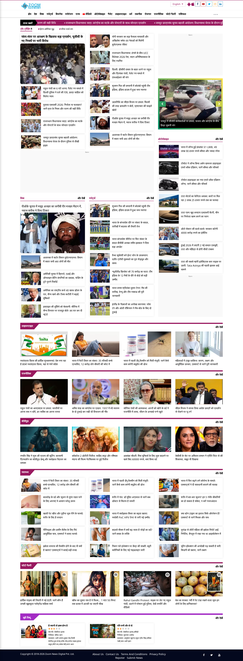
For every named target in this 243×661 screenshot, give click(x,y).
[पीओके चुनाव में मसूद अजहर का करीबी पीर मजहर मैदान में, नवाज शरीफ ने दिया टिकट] (100, 122)
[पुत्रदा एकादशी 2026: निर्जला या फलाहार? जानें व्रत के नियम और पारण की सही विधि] (31, 109)
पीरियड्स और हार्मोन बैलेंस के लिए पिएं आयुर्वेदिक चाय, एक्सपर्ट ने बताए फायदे (60, 531)
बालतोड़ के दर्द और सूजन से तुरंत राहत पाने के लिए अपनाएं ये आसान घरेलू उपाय (62, 499)
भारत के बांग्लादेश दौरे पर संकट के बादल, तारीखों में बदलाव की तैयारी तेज (130, 224)
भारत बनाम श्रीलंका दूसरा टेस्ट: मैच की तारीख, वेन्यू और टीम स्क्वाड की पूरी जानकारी (129, 291)
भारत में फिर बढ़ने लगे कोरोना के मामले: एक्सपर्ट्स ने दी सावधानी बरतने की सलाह (199, 482)
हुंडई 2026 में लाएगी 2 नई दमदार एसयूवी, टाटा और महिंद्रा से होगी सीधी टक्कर (199, 247)
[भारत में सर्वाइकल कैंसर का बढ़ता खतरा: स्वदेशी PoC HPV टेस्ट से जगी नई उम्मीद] (100, 518)
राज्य (78, 14)
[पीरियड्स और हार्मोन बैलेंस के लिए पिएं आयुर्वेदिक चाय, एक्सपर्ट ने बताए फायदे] (31, 534)
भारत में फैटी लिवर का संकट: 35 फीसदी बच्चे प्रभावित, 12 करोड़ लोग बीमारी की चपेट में (92, 362)
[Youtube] (203, 3)
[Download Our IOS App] (192, 4)
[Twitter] (209, 3)
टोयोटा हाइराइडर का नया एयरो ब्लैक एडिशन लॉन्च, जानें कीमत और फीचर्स (200, 181)
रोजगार (148, 14)
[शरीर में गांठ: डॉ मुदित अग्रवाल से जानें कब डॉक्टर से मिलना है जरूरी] (100, 501)
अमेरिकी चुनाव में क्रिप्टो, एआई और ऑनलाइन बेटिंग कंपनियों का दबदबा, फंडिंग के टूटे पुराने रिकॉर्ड (63, 277)
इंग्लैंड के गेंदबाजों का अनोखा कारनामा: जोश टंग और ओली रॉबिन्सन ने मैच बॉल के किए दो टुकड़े (131, 308)
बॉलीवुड (25, 421)
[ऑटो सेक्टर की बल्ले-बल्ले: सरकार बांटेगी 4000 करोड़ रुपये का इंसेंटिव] (169, 233)
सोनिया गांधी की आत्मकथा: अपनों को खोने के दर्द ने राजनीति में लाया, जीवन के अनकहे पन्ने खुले (146, 409)
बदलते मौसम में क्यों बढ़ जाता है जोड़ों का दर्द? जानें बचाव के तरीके (132, 531)
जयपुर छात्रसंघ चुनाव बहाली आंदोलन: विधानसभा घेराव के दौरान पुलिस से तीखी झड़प (159, 23)
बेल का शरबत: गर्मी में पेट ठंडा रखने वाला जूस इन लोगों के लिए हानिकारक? (197, 602)
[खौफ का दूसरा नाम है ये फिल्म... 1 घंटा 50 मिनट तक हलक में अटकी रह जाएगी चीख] (96, 583)
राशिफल (182, 14)
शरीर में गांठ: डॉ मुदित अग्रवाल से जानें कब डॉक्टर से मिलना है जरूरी (131, 499)
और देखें (81, 198)
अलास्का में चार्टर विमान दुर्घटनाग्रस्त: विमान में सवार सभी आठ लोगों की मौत (131, 136)
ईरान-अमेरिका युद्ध (46, 29)
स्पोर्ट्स (50, 14)
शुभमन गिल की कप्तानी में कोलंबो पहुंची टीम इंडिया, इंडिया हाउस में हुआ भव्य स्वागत (131, 87)
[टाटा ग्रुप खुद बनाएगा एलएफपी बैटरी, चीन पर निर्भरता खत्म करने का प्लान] (169, 217)
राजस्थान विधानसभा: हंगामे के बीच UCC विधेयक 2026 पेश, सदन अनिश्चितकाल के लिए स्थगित (131, 56)
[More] (216, 13)
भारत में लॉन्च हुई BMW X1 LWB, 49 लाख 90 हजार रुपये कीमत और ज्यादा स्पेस (200, 149)
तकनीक (138, 14)
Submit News (135, 657)
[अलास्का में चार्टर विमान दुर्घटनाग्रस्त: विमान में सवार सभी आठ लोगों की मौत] (100, 139)
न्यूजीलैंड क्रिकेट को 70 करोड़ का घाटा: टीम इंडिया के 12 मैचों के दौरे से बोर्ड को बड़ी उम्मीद (132, 275)
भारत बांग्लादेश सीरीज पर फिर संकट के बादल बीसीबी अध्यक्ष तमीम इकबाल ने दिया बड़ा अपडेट (130, 242)
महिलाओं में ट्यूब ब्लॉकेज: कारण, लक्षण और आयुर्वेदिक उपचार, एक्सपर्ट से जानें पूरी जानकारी (196, 362)
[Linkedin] (220, 3)
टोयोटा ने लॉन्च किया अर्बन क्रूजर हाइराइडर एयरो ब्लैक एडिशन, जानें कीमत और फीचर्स (201, 165)
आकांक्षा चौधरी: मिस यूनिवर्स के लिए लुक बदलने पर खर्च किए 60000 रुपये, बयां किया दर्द (146, 457)
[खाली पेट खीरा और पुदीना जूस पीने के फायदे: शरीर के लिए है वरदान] (31, 518)
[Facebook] (197, 3)
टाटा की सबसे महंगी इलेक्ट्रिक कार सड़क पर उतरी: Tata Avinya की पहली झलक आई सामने (201, 265)
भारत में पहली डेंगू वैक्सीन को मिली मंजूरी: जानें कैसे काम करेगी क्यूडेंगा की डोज (146, 362)
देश (35, 14)
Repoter (120, 657)
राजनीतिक (158, 14)
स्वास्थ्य (25, 472)
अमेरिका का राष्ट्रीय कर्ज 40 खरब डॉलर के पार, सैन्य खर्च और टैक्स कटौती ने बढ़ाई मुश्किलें (62, 294)
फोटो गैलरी (171, 14)
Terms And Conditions (134, 654)
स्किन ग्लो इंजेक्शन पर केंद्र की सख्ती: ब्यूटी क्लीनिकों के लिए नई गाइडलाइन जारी (131, 548)
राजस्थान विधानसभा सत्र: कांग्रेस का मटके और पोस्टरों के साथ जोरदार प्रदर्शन (67, 23)
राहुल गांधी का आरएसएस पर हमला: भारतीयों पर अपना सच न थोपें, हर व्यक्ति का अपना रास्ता (41, 409)
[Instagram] (215, 3)
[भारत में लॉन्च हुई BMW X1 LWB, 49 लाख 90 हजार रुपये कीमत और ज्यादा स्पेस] (169, 151)
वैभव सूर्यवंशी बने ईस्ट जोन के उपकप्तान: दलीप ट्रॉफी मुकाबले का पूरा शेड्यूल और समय (130, 259)
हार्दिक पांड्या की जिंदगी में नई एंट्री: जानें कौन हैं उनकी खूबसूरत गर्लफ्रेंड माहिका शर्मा (41, 602)
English (177, 4)
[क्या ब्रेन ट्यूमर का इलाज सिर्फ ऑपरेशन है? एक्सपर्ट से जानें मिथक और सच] (169, 518)
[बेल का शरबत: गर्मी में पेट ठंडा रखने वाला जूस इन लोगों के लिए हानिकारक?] (199, 583)
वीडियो (88, 14)
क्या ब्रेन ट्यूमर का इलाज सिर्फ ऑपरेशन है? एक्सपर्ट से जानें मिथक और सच (200, 515)
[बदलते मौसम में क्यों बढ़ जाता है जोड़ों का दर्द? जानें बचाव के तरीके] (100, 534)
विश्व (42, 14)
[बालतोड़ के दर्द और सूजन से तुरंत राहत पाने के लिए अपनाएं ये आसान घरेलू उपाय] (31, 501)
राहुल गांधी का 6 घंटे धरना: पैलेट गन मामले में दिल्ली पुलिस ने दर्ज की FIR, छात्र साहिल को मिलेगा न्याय (63, 92)
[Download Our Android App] (189, 4)
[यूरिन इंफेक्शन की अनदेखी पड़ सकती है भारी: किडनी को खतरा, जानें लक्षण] (169, 550)
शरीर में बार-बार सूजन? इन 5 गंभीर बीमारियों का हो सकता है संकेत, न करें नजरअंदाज (200, 499)
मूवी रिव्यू (27, 617)
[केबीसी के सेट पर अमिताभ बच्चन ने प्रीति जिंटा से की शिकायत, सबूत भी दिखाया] (199, 439)
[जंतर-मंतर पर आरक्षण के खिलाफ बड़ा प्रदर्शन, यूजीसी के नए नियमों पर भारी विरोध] (52, 63)
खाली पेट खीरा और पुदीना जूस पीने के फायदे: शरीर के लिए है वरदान (63, 515)
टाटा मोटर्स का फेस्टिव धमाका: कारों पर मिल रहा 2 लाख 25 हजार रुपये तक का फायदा (200, 198)
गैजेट (110, 14)
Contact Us (112, 654)
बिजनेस (59, 14)
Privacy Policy (157, 654)
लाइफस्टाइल (120, 14)
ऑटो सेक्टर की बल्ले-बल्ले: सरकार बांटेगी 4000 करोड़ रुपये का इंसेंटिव (199, 230)
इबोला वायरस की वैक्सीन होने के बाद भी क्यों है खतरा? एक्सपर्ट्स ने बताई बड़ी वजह (62, 548)
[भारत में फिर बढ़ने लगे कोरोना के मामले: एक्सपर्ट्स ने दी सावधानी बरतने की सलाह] (169, 485)
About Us (98, 654)
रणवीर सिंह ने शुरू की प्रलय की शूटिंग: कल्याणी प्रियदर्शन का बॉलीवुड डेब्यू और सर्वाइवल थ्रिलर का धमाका (43, 459)
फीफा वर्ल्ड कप (66, 29)
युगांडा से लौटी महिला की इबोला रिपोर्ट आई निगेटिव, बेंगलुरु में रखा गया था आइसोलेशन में (201, 531)
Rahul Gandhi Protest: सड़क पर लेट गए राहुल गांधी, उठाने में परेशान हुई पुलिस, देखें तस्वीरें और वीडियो (147, 604)
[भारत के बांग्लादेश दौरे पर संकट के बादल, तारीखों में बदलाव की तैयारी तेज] (100, 227)
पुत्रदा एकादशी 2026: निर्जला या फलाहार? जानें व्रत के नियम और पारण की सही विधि (62, 106)
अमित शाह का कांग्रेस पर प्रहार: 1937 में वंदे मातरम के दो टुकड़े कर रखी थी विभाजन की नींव (95, 409)
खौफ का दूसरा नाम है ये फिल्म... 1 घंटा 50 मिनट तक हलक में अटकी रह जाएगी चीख (94, 602)
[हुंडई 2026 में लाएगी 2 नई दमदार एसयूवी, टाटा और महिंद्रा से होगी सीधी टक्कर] (169, 249)
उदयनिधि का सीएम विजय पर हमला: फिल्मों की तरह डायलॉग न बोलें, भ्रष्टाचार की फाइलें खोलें (132, 106)
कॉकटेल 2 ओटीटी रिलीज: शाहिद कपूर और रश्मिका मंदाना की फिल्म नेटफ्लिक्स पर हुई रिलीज (95, 457)
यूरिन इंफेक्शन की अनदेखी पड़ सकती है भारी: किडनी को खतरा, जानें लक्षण (201, 548)
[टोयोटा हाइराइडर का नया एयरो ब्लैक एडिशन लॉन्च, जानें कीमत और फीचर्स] (169, 184)
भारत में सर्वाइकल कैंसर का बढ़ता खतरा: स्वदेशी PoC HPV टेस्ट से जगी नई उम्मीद (131, 515)
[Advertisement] (87, 173)
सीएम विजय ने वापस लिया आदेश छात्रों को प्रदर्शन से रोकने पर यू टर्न (198, 409)
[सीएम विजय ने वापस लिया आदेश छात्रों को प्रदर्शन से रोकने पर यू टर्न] (199, 391)
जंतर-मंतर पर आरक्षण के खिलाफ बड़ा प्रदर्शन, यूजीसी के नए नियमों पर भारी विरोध (52, 38)
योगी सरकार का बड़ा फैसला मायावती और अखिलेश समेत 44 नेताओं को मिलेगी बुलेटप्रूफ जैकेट (130, 40)
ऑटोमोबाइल (99, 14)
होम (29, 14)
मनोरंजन (69, 14)
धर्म (130, 14)
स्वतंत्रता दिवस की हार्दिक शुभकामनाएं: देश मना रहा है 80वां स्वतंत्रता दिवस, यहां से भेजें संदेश (43, 362)
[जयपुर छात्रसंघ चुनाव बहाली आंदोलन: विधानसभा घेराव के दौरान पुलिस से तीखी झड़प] (31, 142)
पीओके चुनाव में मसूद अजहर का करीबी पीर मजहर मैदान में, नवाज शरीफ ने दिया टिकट (131, 120)
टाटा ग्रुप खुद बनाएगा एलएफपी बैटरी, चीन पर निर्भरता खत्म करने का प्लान (200, 214)
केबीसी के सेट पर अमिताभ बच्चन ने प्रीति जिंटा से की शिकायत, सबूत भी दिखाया (199, 457)
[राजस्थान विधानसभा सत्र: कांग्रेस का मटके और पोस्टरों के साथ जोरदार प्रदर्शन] (31, 125)
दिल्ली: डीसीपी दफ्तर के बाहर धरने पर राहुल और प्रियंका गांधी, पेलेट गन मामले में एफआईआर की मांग (131, 73)
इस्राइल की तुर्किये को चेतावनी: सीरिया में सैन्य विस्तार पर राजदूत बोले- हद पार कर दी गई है (62, 310)
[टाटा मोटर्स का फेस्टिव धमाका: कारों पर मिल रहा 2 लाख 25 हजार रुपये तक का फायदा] (169, 200)
